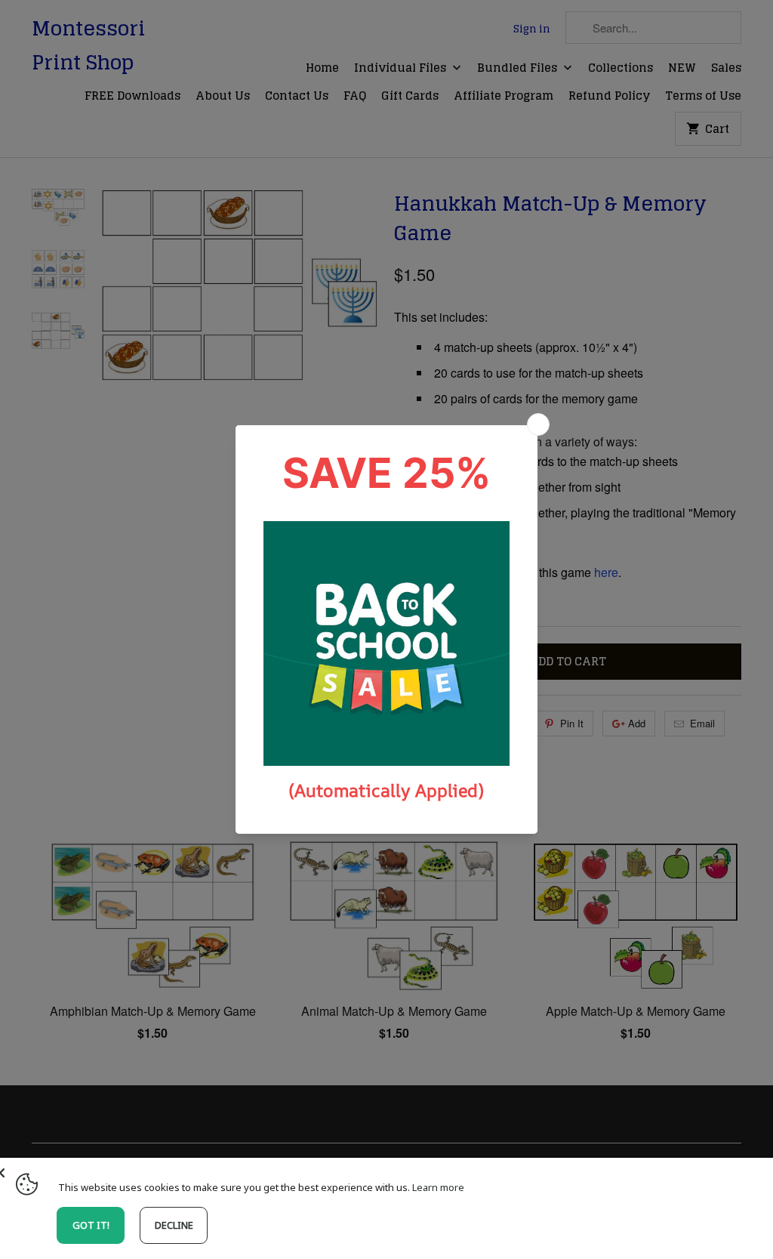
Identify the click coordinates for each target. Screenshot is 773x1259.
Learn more (438, 1187)
